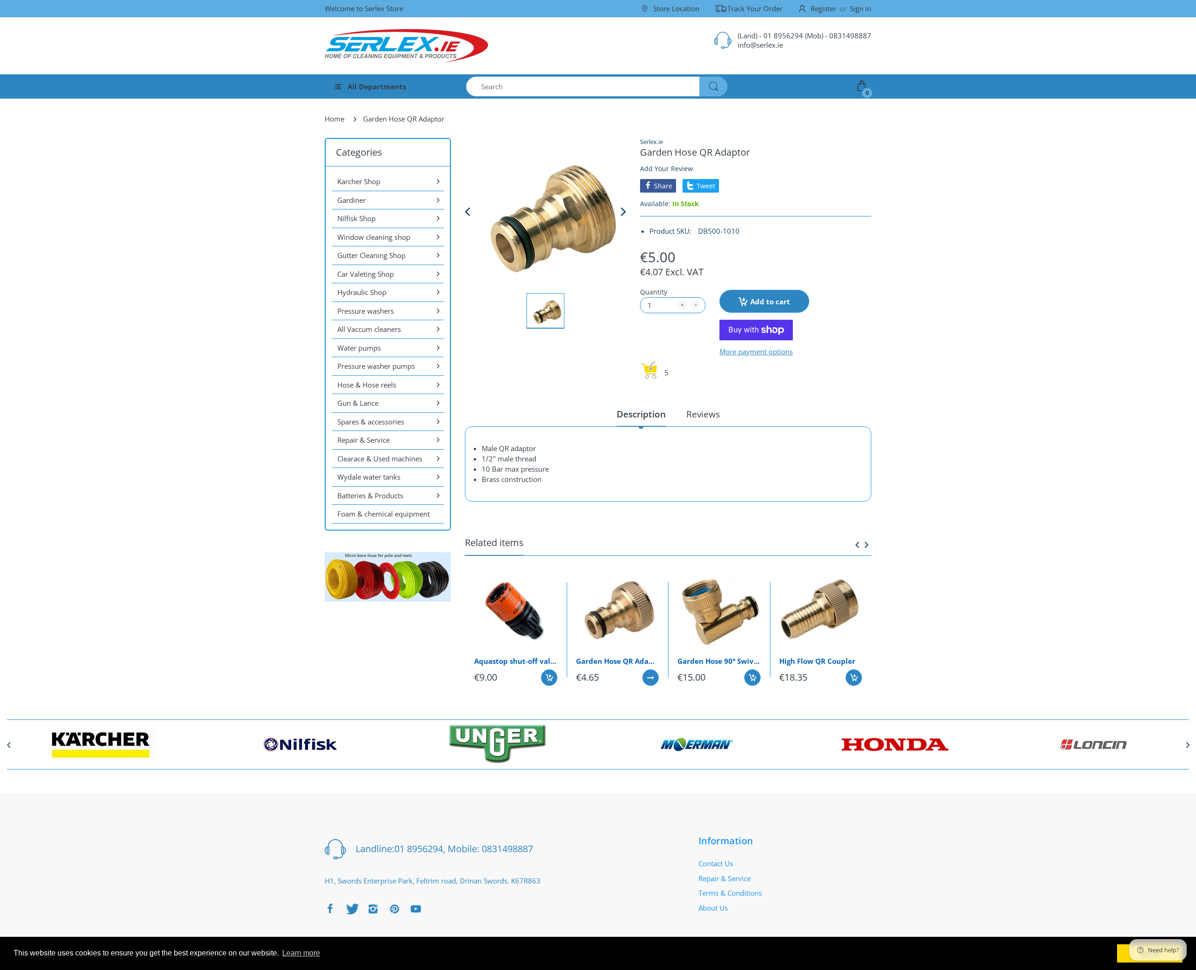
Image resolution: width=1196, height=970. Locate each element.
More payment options (756, 351)
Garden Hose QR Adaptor (617, 661)
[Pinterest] (394, 908)
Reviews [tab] (703, 414)
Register (823, 8)
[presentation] (857, 545)
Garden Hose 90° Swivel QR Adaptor (719, 661)
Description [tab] (641, 414)
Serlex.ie (651, 141)
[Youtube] (416, 908)
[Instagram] (373, 908)
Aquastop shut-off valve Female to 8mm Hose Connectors (515, 661)
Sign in (860, 8)
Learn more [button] (301, 953)
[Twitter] (351, 908)
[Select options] (650, 677)
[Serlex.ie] (406, 46)
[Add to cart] (549, 677)
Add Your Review (666, 168)
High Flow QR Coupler (817, 661)
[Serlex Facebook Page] (330, 908)
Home (334, 118)
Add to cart (770, 301)
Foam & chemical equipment (383, 513)
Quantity (653, 291)
